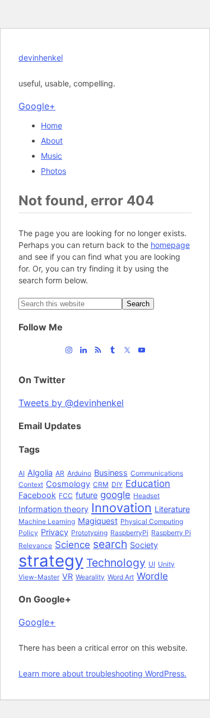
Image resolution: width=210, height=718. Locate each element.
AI (21, 473)
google (115, 494)
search (110, 544)
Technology (116, 562)
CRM (101, 484)
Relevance (35, 545)
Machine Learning (46, 521)
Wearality (90, 577)
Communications (156, 473)
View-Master (38, 577)
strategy (50, 560)
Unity (166, 564)
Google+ (36, 106)
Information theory (53, 509)
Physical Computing (151, 521)
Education (147, 483)
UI (151, 564)
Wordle (152, 576)
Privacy (54, 532)
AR (59, 473)
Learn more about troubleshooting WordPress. (102, 673)
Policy (28, 532)
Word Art (121, 577)
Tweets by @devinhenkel (71, 402)
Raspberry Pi (171, 532)
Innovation (121, 507)
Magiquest (98, 521)
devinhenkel (40, 57)
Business (111, 472)
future (86, 495)
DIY (117, 484)
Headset (146, 495)
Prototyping (89, 532)
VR (67, 576)
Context (30, 484)
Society (144, 545)
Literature (172, 509)
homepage (170, 245)
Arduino (79, 473)
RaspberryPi (129, 532)
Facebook (37, 495)
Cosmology (68, 484)
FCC (66, 495)
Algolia (40, 472)
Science (72, 544)
